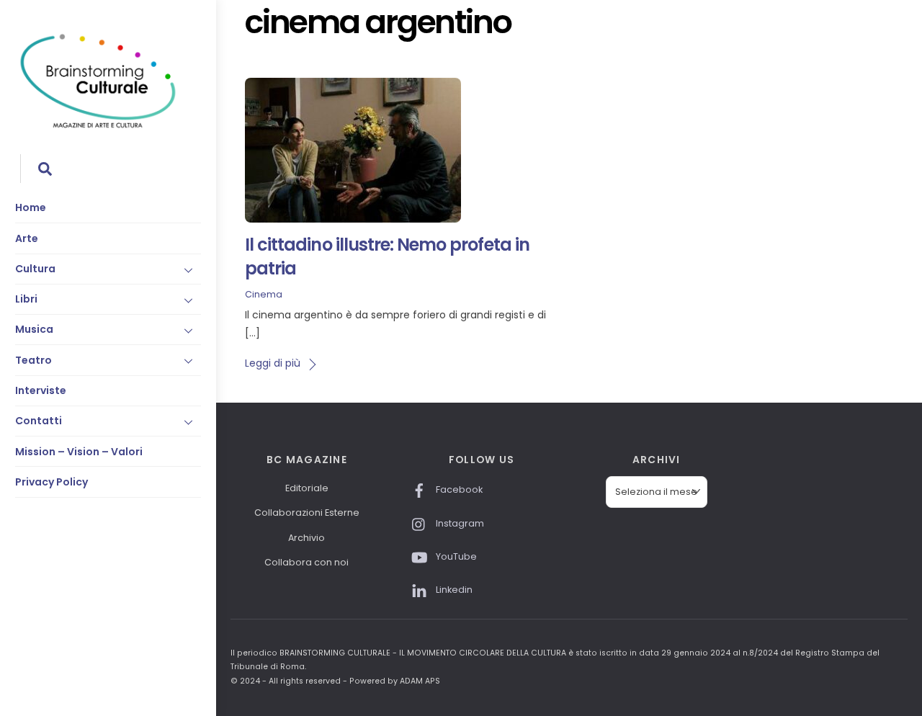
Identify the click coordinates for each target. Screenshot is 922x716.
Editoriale (306, 488)
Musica (34, 329)
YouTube (455, 556)
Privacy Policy (51, 482)
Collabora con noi (306, 562)
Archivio (306, 538)
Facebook (458, 489)
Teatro (33, 360)
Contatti (38, 420)
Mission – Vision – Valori (79, 451)
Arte (26, 238)
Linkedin (453, 589)
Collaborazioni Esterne (306, 512)
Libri (26, 299)
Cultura (35, 268)
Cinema (263, 294)
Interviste (40, 390)
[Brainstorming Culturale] (98, 125)
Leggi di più (272, 363)
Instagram (459, 523)
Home (30, 207)
